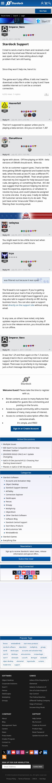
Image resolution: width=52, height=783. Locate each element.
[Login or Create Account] (42, 3)
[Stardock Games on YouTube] (23, 572)
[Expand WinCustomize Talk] (4, 529)
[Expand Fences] (4, 501)
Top (49, 120)
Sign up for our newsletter (15, 762)
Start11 (4, 687)
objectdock (23, 647)
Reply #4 (6, 269)
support (17, 665)
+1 (5, 34)
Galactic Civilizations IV (38, 687)
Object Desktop (8, 680)
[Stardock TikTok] (26, 577)
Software (6, 675)
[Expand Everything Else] (1, 540)
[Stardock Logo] (14, 3)
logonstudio (31, 661)
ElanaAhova (15, 138)
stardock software (9, 647)
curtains (41, 661)
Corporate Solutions (9, 683)
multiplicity (33, 647)
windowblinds (15, 643)
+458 (4, 261)
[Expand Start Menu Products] (4, 526)
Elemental (33, 683)
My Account (36, 722)
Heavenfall (15, 103)
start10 (5, 654)
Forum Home (5, 16)
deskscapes (14, 651)
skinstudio (14, 658)
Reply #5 (6, 350)
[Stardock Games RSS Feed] (35, 577)
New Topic (43, 11)
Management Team (9, 725)
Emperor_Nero (17, 26)
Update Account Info (40, 735)
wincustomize (26, 654)
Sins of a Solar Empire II (38, 690)
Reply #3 (6, 235)
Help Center (36, 718)
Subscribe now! (26, 558)
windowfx (43, 658)
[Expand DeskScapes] (4, 498)
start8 (5, 651)
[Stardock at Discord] (21, 577)
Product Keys (37, 729)
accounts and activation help (32, 651)
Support (36, 714)
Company (6, 714)
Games (33, 675)
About (4, 718)
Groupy (5, 700)
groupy (43, 647)
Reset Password (38, 732)
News (4, 732)
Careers (5, 729)
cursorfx (25, 658)
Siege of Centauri (36, 704)
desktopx (14, 654)
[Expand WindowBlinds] (4, 532)
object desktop (8, 661)
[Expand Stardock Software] (1, 477)
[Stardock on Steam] (37, 572)
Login (23, 16)
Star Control (34, 694)
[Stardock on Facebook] (19, 572)
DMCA (34, 779)
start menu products (31, 643)
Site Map (42, 779)
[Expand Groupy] (4, 505)
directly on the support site (21, 305)
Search (15, 16)
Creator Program (8, 739)
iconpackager (38, 654)
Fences (4, 690)
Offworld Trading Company (40, 700)
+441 (4, 111)
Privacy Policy (11, 779)
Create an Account (39, 725)
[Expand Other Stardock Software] (4, 515)
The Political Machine (37, 697)
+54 (4, 230)
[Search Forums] (49, 3)
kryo (11, 253)
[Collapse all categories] (49, 477)
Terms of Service (24, 779)
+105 (4, 146)
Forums (5, 745)
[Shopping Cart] (45, 3)
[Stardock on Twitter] (14, 572)
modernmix (7, 665)
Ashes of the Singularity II (39, 680)
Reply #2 (6, 154)
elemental (20, 661)
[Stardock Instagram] (33, 572)
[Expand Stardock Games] (1, 536)
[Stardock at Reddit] (17, 577)
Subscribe (37, 766)
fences (5, 643)
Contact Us (6, 742)
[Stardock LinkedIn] (30, 577)
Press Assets (6, 735)
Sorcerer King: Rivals (37, 707)
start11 (5, 658)
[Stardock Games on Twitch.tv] (28, 572)
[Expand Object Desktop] (4, 484)
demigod (34, 658)
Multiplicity (6, 697)
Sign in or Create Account (26, 428)
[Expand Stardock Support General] (4, 488)
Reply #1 (6, 120)
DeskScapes (6, 694)
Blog (3, 722)
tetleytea (14, 222)
